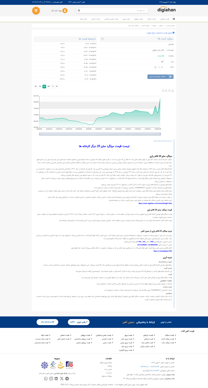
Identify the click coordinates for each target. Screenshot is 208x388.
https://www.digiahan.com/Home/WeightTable (155, 203)
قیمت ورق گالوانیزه (125, 350)
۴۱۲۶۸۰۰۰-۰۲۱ (47, 2)
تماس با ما (108, 369)
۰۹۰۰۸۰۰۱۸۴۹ (154, 370)
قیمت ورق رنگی (126, 339)
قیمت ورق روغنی (126, 342)
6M (49, 86)
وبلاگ (110, 366)
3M (44, 86)
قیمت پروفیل (138, 19)
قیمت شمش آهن (63, 339)
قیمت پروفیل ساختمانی (82, 339)
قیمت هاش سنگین (146, 346)
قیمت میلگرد (151, 19)
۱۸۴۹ (70, 2)
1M (40, 86)
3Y (57, 86)
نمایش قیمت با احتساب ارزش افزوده (159, 33)
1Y (53, 86)
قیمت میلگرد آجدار (167, 339)
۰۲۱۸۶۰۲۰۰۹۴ (154, 366)
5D (36, 86)
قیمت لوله (83, 19)
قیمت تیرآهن (164, 19)
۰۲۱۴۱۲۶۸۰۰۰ (144, 366)
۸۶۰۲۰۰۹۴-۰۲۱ (36, 2)
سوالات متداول (107, 376)
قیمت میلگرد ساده (168, 342)
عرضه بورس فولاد (106, 362)
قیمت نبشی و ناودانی (111, 19)
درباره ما (109, 372)
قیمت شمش (95, 19)
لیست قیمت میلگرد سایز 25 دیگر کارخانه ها (104, 146)
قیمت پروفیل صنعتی (83, 342)
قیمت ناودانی (106, 339)
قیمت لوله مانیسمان (41, 342)
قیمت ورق (126, 19)
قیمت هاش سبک (147, 342)
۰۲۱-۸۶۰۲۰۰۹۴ (47, 322)
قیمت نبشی (107, 342)
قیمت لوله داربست (41, 339)
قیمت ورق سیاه (127, 346)
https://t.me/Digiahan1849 (163, 251)
